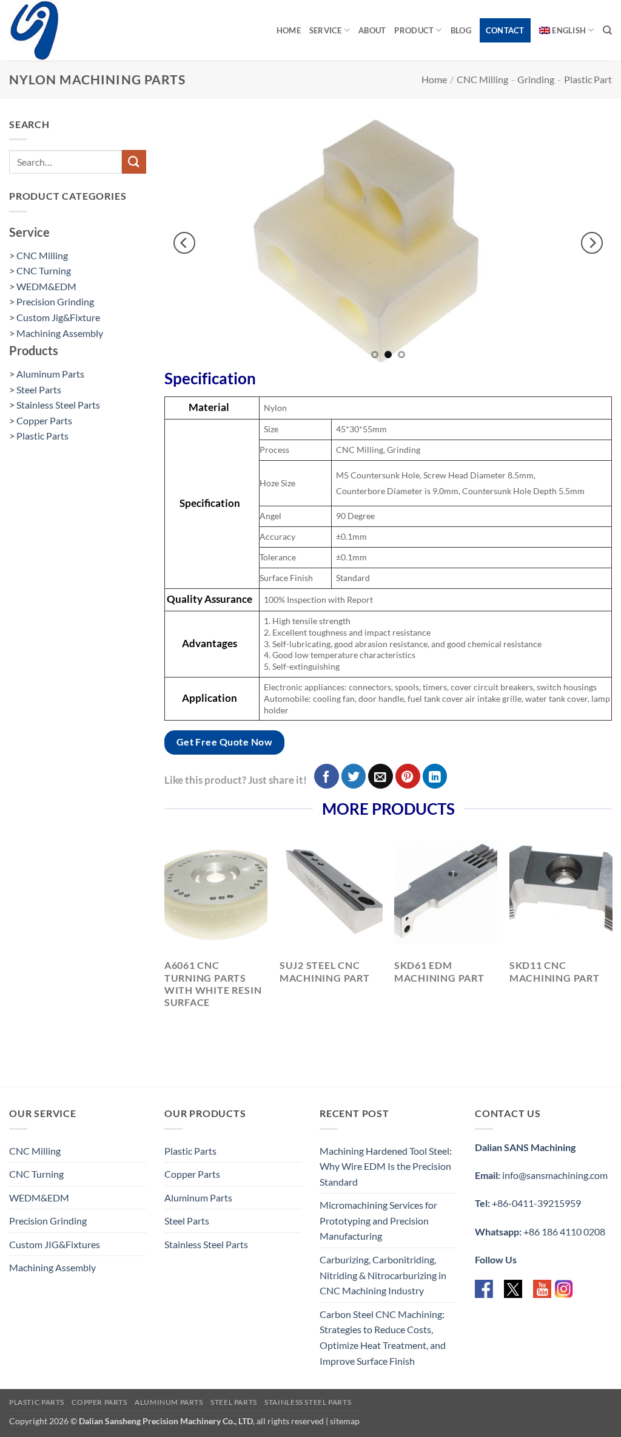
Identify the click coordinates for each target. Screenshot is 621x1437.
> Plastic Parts (39, 435)
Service (325, 30)
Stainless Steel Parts (206, 1244)
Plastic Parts (190, 1151)
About (372, 30)
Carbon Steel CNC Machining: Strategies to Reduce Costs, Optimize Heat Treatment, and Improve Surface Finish (383, 1337)
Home (289, 30)
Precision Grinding (48, 1220)
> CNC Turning (40, 270)
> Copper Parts (40, 420)
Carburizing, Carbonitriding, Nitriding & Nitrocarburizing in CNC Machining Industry (383, 1275)
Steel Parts (186, 1220)
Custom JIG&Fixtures (54, 1244)
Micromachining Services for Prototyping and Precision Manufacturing (378, 1220)
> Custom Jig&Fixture (54, 317)
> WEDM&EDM (42, 286)
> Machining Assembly (56, 333)
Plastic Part (588, 79)
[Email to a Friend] (380, 776)
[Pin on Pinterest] (407, 776)
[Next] (592, 242)
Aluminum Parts (198, 1197)
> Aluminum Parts (46, 373)
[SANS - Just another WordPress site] (69, 30)
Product (414, 30)
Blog (461, 30)
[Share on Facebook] (326, 776)
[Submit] (134, 162)
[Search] (607, 30)
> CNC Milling (38, 255)
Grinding (535, 79)
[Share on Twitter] (353, 776)
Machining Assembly (52, 1267)
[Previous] (184, 242)
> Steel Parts (35, 389)
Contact (505, 30)
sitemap (345, 1421)
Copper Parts (192, 1174)
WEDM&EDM (39, 1197)
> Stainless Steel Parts (54, 404)
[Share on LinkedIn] (435, 776)
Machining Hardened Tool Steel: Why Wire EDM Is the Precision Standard (386, 1166)
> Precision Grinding (51, 301)
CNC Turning (36, 1174)
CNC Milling (482, 79)
